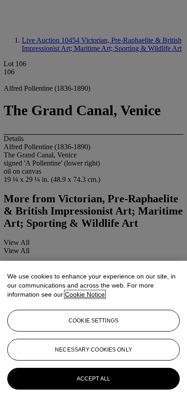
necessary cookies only (93, 350)
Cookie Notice (85, 294)
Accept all (93, 379)
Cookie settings (93, 320)
